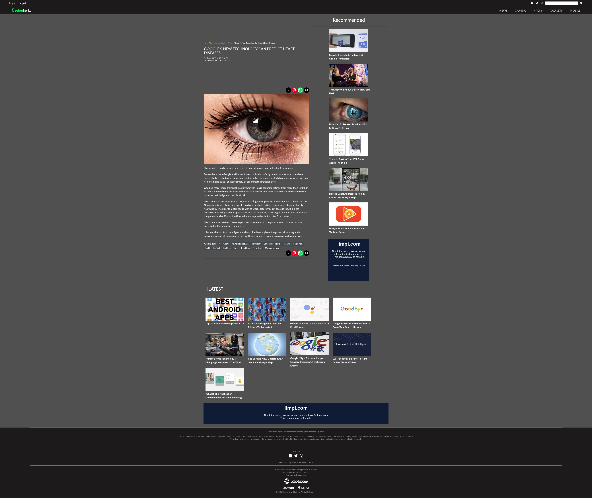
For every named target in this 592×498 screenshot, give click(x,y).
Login (12, 3)
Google (226, 244)
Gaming (520, 10)
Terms (293, 462)
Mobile (575, 10)
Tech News (245, 248)
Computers (268, 244)
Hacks (538, 10)
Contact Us (301, 462)
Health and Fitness (230, 248)
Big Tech (216, 248)
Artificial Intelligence (240, 244)
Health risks (297, 244)
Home (206, 43)
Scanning (286, 244)
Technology (256, 244)
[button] (288, 90)
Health (207, 248)
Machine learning (272, 248)
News (503, 10)
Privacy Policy (284, 462)
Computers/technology (218, 43)
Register (24, 3)
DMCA (310, 462)
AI (219, 244)
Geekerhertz (257, 248)
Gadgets (556, 10)
